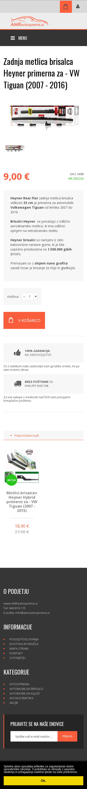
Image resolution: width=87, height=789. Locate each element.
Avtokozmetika (21, 698)
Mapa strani (19, 648)
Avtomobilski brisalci (26, 689)
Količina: (13, 296)
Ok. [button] (43, 780)
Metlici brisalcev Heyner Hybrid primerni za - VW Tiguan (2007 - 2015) (21, 501)
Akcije (14, 703)
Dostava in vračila (24, 644)
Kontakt (16, 653)
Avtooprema (19, 684)
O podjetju (18, 658)
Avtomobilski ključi (25, 693)
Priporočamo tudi (27, 435)
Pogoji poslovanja (24, 639)
